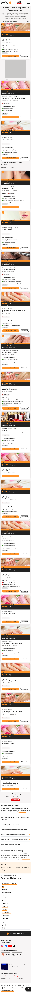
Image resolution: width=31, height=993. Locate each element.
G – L (15, 922)
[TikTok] (14, 946)
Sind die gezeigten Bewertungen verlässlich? (15, 834)
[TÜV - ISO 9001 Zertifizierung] (4, 967)
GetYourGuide (10, 167)
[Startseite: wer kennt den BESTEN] (6, 2)
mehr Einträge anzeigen (15, 794)
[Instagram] (2, 946)
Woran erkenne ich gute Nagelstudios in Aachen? (15, 839)
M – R (15, 925)
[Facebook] (5, 946)
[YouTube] (10, 946)
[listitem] (9, 884)
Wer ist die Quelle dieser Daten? (15, 825)
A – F (15, 881)
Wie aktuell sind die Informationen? (15, 844)
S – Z (15, 928)
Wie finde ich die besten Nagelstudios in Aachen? (15, 830)
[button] (28, 989)
